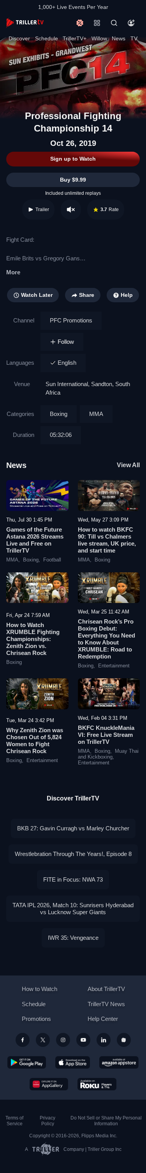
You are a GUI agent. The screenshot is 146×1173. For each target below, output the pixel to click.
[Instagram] (63, 1040)
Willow (99, 38)
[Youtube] (83, 1040)
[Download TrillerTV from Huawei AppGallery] (49, 1084)
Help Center (103, 1018)
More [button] (13, 272)
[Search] (114, 22)
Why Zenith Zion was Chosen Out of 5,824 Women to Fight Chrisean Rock (34, 740)
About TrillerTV (106, 989)
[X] (43, 1040)
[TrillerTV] (25, 22)
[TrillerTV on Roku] (96, 1084)
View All (128, 465)
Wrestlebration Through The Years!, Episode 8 (73, 854)
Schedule (46, 38)
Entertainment (114, 666)
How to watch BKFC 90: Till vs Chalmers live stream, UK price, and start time (107, 540)
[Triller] (124, 1040)
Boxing (58, 414)
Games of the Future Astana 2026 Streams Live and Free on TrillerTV (34, 540)
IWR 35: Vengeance (73, 937)
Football (52, 560)
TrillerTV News (106, 1004)
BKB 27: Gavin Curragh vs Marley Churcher (73, 828)
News (118, 38)
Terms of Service (14, 1120)
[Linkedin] (104, 1040)
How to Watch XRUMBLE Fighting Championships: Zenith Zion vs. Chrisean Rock (33, 639)
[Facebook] (23, 1040)
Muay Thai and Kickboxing (108, 754)
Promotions (36, 1018)
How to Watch (39, 989)
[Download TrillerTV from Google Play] (26, 1062)
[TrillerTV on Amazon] (119, 1062)
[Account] (131, 22)
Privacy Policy (47, 1120)
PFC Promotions (71, 320)
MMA (96, 414)
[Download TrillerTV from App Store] (72, 1062)
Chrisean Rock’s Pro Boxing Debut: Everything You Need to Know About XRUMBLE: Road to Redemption (106, 639)
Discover (19, 38)
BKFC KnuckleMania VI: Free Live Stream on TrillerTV (106, 734)
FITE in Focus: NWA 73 (73, 879)
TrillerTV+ (74, 38)
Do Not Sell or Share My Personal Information (106, 1120)
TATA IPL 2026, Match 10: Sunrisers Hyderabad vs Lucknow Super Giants (73, 908)
